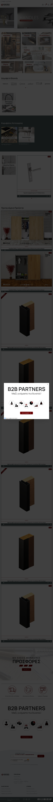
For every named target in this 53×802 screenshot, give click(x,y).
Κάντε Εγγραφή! (25, 413)
